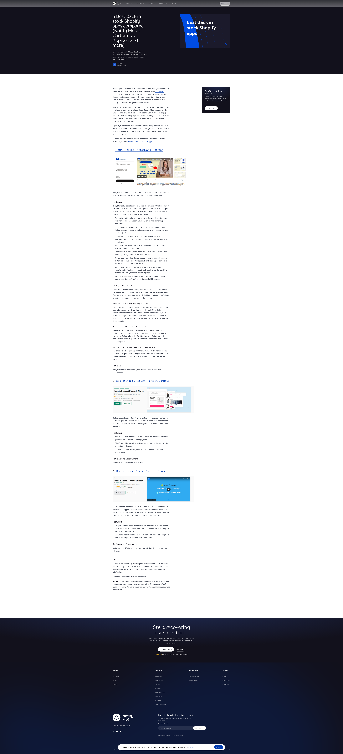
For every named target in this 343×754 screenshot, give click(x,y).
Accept (218, 747)
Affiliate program (193, 680)
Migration (158, 688)
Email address (163, 724)
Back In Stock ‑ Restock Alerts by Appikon (142, 471)
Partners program (194, 676)
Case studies (158, 680)
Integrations (226, 684)
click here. (191, 747)
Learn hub (158, 700)
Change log (158, 696)
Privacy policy (227, 749)
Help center (158, 676)
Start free (211, 108)
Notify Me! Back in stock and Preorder (139, 150)
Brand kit (115, 684)
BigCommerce (226, 680)
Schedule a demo (166, 649)
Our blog (157, 684)
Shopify (225, 676)
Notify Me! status (159, 692)
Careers (115, 680)
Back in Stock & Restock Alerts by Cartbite (142, 381)
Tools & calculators (160, 704)
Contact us (116, 676)
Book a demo (225, 3)
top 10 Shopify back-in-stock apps (139, 142)
